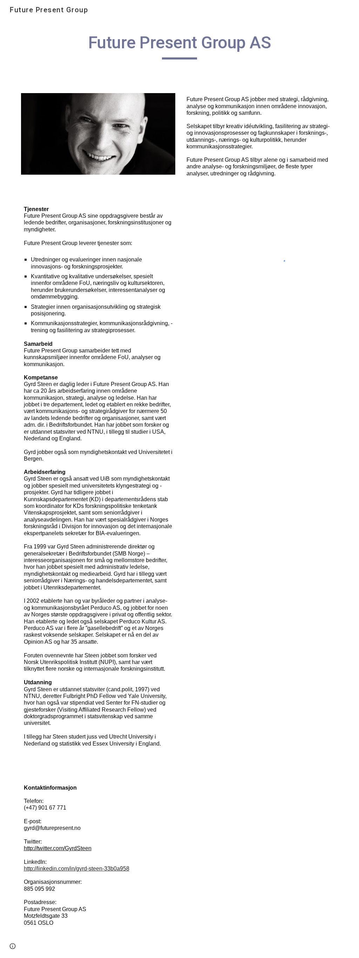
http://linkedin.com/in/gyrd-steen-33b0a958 (76, 869)
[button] (13, 946)
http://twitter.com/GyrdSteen (58, 848)
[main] (179, 45)
